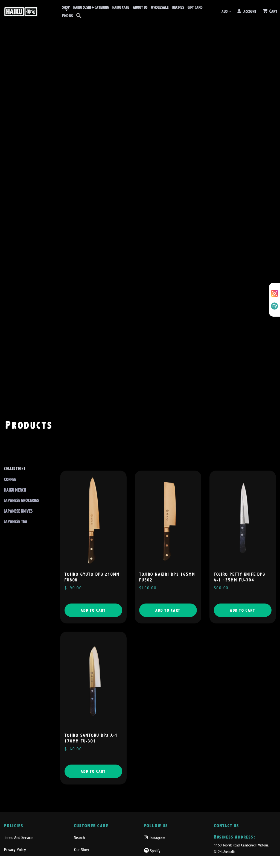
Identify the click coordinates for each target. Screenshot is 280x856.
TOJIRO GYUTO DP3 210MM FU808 (92, 577)
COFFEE (10, 479)
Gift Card (195, 7)
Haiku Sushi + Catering (91, 7)
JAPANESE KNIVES (18, 511)
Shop (66, 7)
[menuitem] (66, 7)
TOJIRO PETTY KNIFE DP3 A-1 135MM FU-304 (240, 577)
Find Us (67, 15)
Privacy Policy (15, 849)
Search (79, 837)
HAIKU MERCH (15, 490)
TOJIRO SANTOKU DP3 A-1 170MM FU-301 (91, 738)
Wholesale (160, 7)
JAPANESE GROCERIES (21, 500)
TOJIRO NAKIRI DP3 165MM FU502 (167, 577)
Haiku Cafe (120, 7)
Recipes (178, 7)
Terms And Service (18, 837)
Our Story (81, 849)
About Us (140, 7)
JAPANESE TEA (15, 521)
